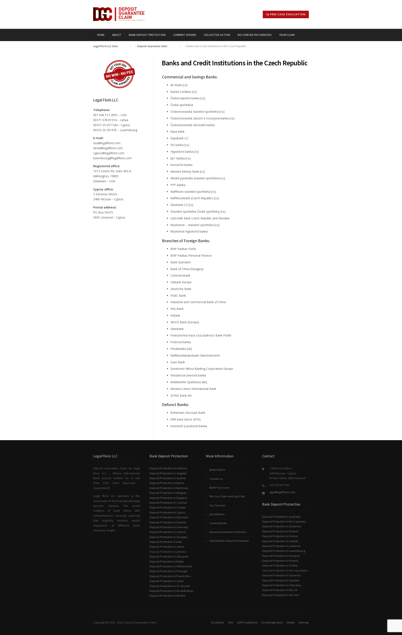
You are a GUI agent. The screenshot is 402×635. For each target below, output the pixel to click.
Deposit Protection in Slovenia (281, 575)
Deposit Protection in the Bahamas (171, 591)
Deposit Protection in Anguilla (168, 473)
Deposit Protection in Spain (166, 581)
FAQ (230, 622)
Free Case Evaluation (287, 14)
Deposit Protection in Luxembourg (283, 551)
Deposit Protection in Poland (280, 561)
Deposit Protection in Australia (281, 517)
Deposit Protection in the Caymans (284, 521)
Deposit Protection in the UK (280, 590)
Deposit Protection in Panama (281, 556)
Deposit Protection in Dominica (281, 526)
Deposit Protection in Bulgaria (168, 498)
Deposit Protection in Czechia (168, 502)
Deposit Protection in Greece (167, 532)
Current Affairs (184, 35)
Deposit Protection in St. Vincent (169, 586)
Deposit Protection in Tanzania (281, 585)
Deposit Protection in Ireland (280, 541)
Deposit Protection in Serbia (280, 565)
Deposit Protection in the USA (280, 595)
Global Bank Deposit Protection (229, 541)
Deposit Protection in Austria (167, 478)
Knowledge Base (272, 622)
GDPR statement (247, 622)
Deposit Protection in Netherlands (170, 566)
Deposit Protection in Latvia (166, 546)
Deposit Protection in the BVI (167, 595)
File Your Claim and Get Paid (227, 496)
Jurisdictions (217, 514)
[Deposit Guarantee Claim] (118, 14)
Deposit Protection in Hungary (168, 537)
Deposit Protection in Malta (166, 561)
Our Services (217, 505)
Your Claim (287, 35)
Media (291, 622)
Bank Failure (217, 470)
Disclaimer (217, 622)
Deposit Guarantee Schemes (227, 532)
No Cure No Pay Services (255, 35)
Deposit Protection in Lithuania (168, 556)
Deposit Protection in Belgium (168, 493)
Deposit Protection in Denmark (168, 517)
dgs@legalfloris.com (282, 492)
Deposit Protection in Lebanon (281, 546)
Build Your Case (219, 487)
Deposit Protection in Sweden (281, 580)
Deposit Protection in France (280, 536)
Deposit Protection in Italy (165, 542)
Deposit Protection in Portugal (168, 571)
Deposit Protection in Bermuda (168, 488)
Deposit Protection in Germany (168, 527)
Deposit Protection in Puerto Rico (170, 576)
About (116, 35)
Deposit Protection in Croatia (167, 507)
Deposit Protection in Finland (280, 531)
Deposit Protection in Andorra (168, 468)
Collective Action (217, 35)
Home (100, 35)
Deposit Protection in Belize (166, 483)
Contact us (216, 479)
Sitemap (303, 622)
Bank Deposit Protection (147, 35)
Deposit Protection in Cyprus (167, 512)
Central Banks (218, 523)
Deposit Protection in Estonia (167, 522)
